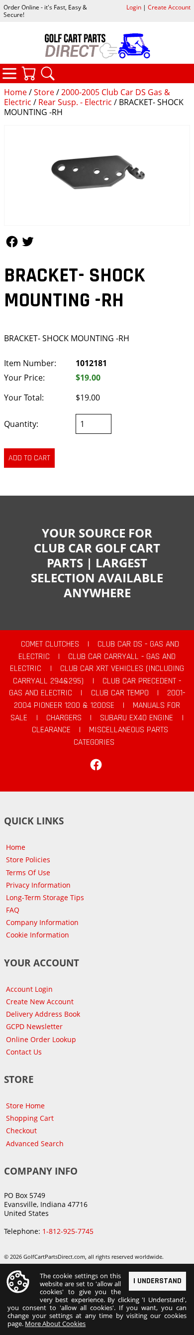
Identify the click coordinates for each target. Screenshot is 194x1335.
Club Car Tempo (120, 692)
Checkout (21, 1130)
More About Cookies (55, 1323)
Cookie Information (37, 934)
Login (133, 7)
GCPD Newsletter (34, 1026)
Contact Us (24, 1052)
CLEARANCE (51, 729)
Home (15, 92)
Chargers (64, 717)
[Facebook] (96, 765)
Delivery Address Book (43, 1014)
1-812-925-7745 (68, 1231)
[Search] (47, 73)
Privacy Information (38, 885)
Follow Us (12, 242)
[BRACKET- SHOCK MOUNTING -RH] (97, 175)
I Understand (157, 1281)
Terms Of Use (28, 872)
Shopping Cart (30, 1118)
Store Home (25, 1105)
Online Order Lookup (41, 1039)
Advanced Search (35, 1143)
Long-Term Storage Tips (45, 897)
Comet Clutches (50, 644)
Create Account (169, 7)
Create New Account (40, 1001)
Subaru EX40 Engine (136, 717)
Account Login (29, 989)
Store (44, 92)
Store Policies (28, 859)
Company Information (42, 922)
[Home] (97, 46)
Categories (9, 73)
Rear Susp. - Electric (75, 102)
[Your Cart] (28, 73)
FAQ (12, 910)
